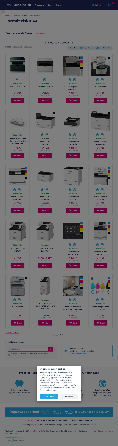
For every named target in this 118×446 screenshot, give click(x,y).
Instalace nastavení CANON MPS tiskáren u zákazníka (72, 309)
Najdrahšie (28, 47)
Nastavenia (69, 396)
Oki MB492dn (100, 86)
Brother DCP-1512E (17, 86)
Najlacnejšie (17, 47)
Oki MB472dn (17, 307)
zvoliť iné (42, 33)
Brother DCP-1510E (45, 86)
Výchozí (8, 47)
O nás (50, 5)
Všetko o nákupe (85, 420)
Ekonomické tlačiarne (19, 16)
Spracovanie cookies (48, 390)
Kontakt (59, 5)
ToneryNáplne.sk (35, 431)
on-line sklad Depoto (80, 431)
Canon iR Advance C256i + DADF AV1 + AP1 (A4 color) (45, 306)
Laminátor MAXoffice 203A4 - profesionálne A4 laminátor (18, 141)
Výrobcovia (39, 5)
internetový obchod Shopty (61, 431)
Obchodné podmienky (67, 420)
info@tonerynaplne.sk (103, 431)
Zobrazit (12, 333)
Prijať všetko (49, 396)
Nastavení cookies (11, 433)
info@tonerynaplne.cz (78, 353)
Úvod (7, 16)
